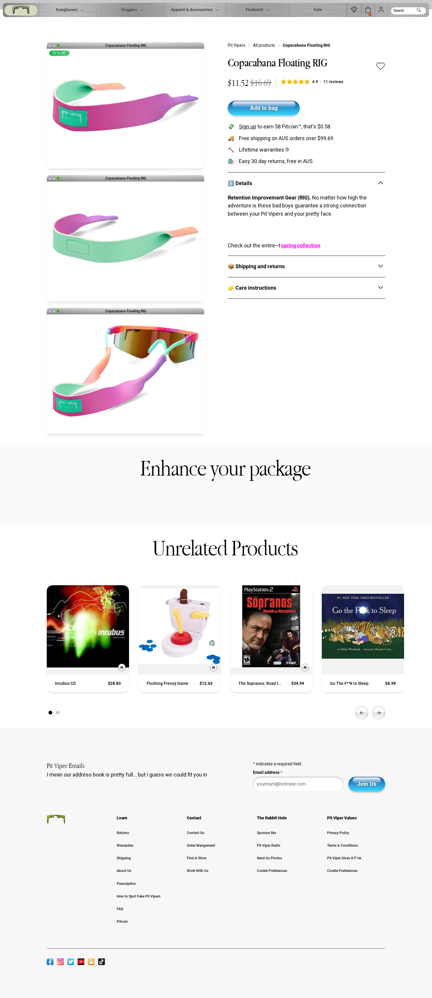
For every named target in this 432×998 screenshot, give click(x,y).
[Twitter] (70, 961)
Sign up (247, 126)
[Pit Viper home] (21, 10)
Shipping (124, 858)
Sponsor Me (266, 833)
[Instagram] (60, 961)
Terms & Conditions (342, 845)
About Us (124, 871)
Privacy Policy (338, 833)
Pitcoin (122, 922)
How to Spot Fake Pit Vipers (138, 896)
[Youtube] (81, 961)
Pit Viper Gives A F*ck (344, 858)
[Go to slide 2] (58, 712)
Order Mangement (201, 845)
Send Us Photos (269, 858)
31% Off (59, 53)
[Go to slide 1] (50, 712)
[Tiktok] (101, 961)
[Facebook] (50, 961)
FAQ (120, 909)
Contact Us (195, 833)
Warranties (125, 845)
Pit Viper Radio (268, 845)
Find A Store (196, 858)
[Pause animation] (121, 667)
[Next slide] (378, 712)
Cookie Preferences (272, 871)
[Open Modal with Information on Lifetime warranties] (287, 149)
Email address (267, 772)
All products (264, 45)
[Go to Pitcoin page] (354, 10)
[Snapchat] (91, 961)
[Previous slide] (361, 712)
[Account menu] (381, 10)
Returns (123, 833)
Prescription (126, 884)
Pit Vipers (236, 45)
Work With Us (197, 871)
